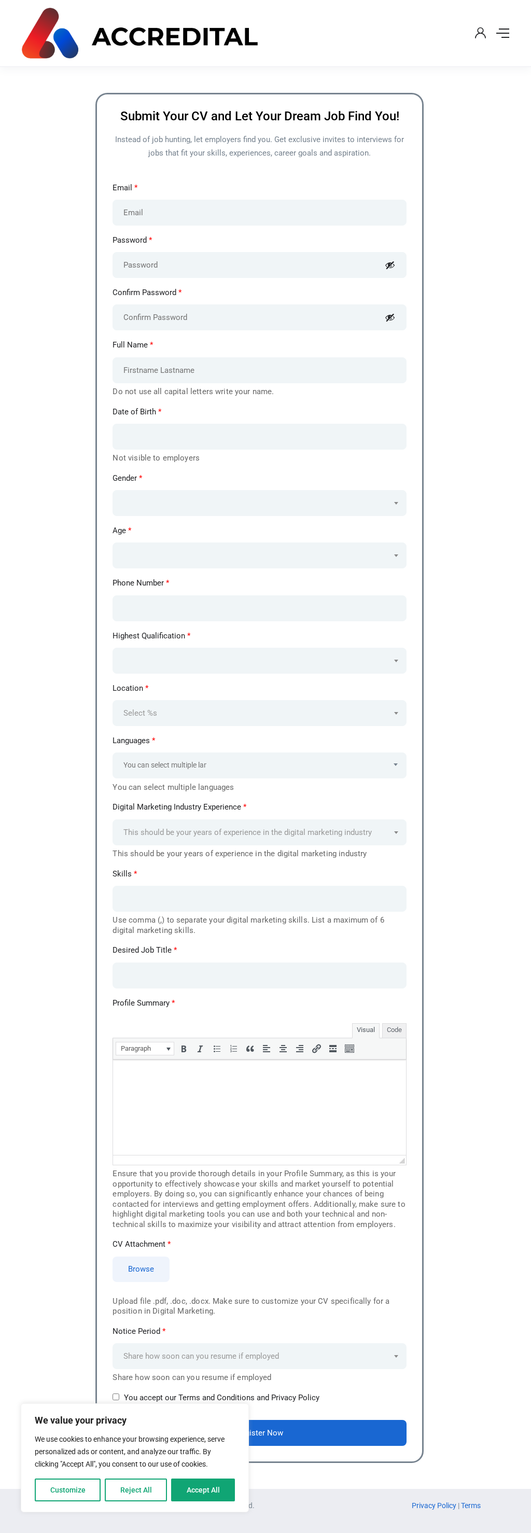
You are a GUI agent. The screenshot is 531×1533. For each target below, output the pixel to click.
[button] (145, 1048)
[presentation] (145, 1048)
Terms (471, 1505)
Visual (366, 1030)
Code (394, 1030)
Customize (68, 1490)
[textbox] (253, 493)
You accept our (220, 1397)
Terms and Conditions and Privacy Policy (248, 1397)
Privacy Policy (435, 1505)
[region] (135, 1457)
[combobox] (259, 503)
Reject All (136, 1490)
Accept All (203, 1490)
